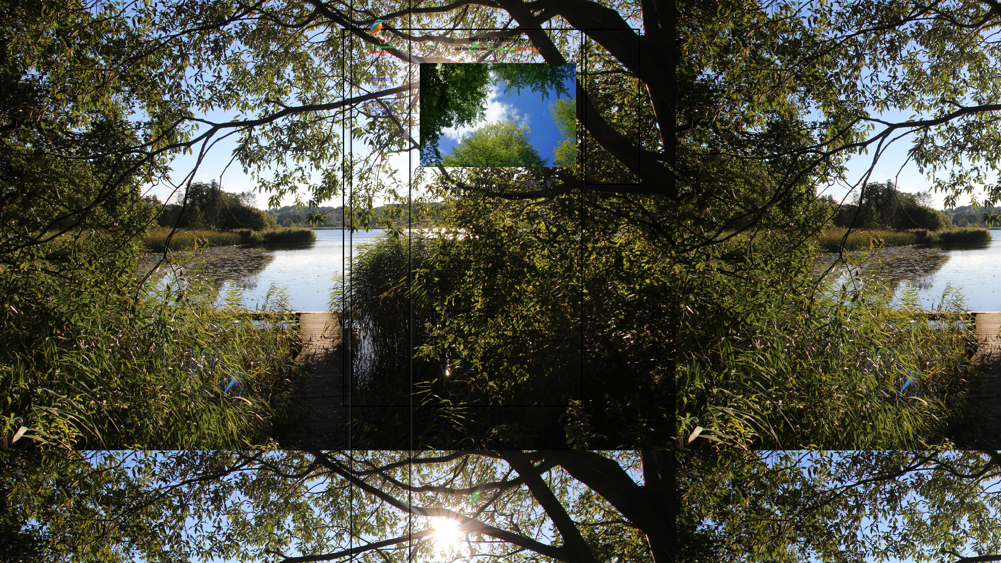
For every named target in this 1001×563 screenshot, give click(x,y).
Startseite (380, 79)
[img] (380, 36)
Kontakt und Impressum (380, 112)
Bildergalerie (381, 102)
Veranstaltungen (380, 94)
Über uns (380, 87)
